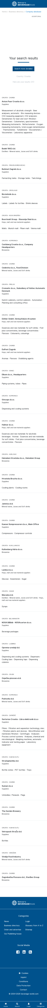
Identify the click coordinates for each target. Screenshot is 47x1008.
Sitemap (28, 929)
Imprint (23, 977)
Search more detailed (23, 69)
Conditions (23, 981)
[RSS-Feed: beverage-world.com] (30, 952)
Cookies (24, 973)
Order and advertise (12, 929)
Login (27, 921)
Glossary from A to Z (34, 925)
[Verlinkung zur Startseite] (23, 903)
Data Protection (23, 985)
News (6, 921)
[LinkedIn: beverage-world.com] (23, 952)
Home (4, 12)
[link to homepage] (23, 4)
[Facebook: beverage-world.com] (17, 952)
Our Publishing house (12, 934)
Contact (23, 990)
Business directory (16, 12)
